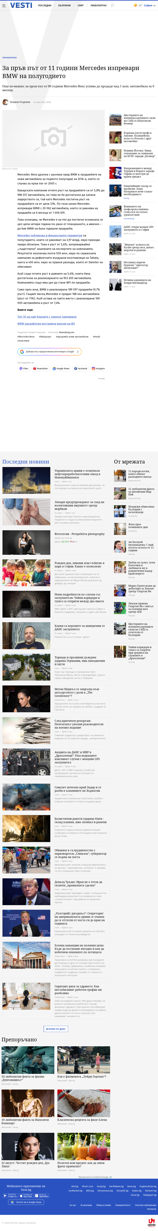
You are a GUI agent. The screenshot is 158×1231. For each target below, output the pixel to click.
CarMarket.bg (75, 1190)
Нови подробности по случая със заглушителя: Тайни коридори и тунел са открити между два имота (79, 597)
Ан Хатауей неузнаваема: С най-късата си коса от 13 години (141, 546)
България (64, 5)
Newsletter (42, 368)
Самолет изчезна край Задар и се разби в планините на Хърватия (78, 788)
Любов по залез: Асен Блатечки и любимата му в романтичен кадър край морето (141, 568)
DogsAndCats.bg (147, 1186)
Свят (81, 5)
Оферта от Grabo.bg (63, 538)
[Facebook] (156, 1213)
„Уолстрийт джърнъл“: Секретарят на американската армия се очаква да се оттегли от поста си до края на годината (80, 918)
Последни (44, 5)
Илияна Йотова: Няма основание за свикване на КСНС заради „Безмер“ (139, 153)
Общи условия (103, 1205)
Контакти (151, 1209)
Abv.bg (74, 1186)
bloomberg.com (66, 332)
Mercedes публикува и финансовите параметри (49, 235)
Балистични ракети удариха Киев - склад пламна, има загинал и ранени (81, 820)
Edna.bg (135, 1195)
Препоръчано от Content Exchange (93, 1177)
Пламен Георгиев (20, 101)
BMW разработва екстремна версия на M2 (46, 323)
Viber (25, 368)
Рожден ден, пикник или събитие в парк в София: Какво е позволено (79, 564)
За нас (73, 1205)
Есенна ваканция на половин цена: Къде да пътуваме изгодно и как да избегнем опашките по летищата (79, 948)
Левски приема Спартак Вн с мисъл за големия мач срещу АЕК (140, 607)
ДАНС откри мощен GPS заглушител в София (139, 228)
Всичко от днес (56, 1029)
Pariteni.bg (150, 1190)
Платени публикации (145, 1205)
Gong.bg (101, 1186)
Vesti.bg (21, 5)
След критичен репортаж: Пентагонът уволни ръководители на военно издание (79, 724)
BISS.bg (90, 1190)
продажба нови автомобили (72, 336)
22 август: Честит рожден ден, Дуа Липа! (26, 1164)
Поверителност (123, 1205)
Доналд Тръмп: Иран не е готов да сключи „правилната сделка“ (78, 883)
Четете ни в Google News (29, 1202)
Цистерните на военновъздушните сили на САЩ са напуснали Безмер (139, 119)
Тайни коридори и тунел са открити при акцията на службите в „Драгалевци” (140, 652)
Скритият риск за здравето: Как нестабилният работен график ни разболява (78, 989)
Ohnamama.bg (105, 1190)
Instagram (100, 368)
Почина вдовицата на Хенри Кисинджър (137, 281)
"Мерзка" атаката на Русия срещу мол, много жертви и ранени (139, 247)
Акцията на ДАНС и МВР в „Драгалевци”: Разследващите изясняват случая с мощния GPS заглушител (77, 757)
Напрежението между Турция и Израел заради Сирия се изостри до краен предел (139, 172)
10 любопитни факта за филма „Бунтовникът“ (23, 1078)
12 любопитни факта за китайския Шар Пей (141, 491)
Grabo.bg (136, 1190)
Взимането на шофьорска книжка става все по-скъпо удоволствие (136, 210)
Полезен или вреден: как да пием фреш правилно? (80, 1164)
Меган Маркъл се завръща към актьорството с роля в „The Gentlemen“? (77, 692)
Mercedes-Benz (27, 336)
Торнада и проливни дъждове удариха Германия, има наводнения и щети (80, 660)
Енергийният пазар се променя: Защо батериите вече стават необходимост (138, 190)
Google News (63, 368)
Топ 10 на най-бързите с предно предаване (47, 316)
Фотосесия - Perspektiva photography (80, 534)
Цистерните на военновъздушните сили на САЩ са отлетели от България (140, 629)
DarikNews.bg (116, 1186)
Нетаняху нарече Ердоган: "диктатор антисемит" (136, 265)
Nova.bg (131, 1186)
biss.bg (126, 198)
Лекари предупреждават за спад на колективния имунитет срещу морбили (79, 505)
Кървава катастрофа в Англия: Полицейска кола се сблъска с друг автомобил (138, 137)
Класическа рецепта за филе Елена (82, 1119)
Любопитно (99, 5)
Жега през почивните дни (138, 526)
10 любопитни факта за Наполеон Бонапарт (25, 1121)
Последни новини (25, 461)
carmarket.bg (129, 218)
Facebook (82, 368)
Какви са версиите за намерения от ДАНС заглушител (80, 627)
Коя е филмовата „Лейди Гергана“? (81, 1076)
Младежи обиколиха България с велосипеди (141, 509)
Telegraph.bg (149, 1195)
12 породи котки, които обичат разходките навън (139, 473)
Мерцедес (45, 336)
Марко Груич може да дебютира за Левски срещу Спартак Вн (142, 588)
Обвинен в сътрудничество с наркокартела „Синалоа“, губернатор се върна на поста (80, 853)
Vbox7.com (87, 1186)
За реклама (86, 1205)
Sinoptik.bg (122, 1190)
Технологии (9, 57)
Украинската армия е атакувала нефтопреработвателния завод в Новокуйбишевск (77, 474)
